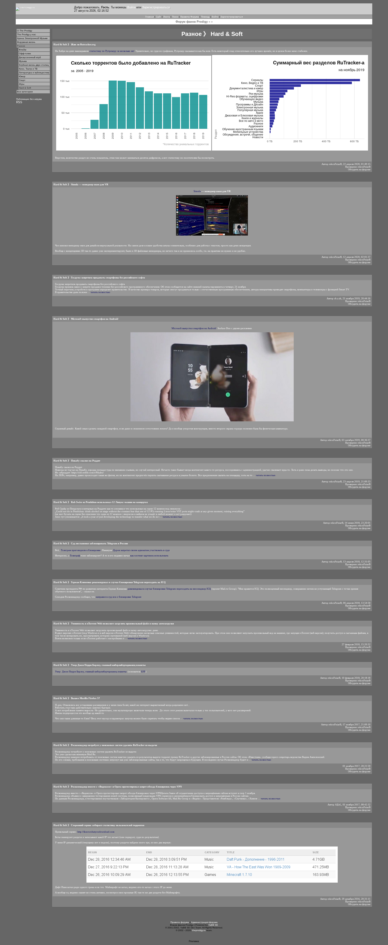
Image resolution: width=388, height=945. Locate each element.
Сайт (158, 16)
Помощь (205, 16)
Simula (197, 191)
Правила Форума (189, 16)
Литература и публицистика (34, 72)
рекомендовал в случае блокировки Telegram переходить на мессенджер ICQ (169, 588)
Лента (166, 16)
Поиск (175, 16)
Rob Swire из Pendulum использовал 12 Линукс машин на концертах (109, 502)
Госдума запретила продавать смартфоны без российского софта (108, 277)
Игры (21, 84)
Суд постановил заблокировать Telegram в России (99, 543)
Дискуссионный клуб (30, 57)
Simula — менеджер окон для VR (89, 184)
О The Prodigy (24, 30)
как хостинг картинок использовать (149, 555)
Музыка (23, 61)
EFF (143, 671)
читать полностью (100, 292)
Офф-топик (25, 53)
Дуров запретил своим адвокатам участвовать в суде (141, 550)
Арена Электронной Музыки (32, 38)
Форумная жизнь (26, 42)
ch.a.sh (337, 298)
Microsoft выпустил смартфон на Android (94, 318)
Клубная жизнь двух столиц (34, 65)
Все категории (25, 91)
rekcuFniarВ (335, 164)
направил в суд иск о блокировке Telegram (118, 596)
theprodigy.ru (199, 930)
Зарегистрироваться (156, 7)
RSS (19, 102)
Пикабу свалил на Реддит (85, 460)
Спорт (22, 80)
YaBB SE (213, 925)
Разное (21, 46)
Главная (149, 16)
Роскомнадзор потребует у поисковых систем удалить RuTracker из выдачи (114, 745)
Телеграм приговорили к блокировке (81, 550)
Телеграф (75, 555)
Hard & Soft (25, 88)
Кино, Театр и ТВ (28, 69)
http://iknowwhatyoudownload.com (96, 831)
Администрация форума (204, 922)
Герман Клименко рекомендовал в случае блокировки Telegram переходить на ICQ (118, 582)
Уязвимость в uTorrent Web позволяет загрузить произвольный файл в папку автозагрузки (122, 623)
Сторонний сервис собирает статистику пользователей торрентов (107, 825)
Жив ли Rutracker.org (83, 44)
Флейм (22, 49)
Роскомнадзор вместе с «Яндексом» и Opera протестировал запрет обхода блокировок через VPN (126, 786)
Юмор (22, 76)
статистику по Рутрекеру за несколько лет (111, 51)
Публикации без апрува (29, 99)
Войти (131, 7)
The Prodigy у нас (26, 34)
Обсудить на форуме (359, 169)
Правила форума (179, 922)
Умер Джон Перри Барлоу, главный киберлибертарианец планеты (108, 665)
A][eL (338, 804)
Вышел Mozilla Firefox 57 (85, 698)
